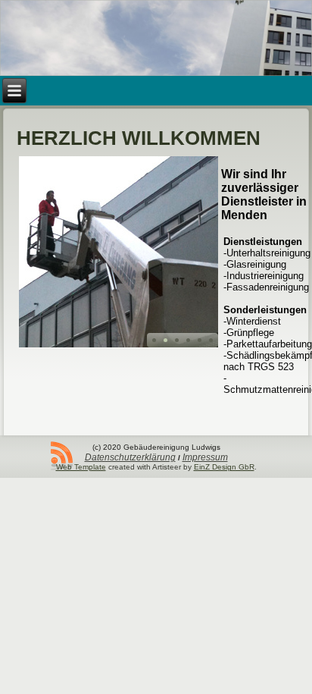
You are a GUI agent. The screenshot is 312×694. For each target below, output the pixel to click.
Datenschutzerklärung (130, 457)
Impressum (205, 457)
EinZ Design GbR (224, 467)
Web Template (81, 467)
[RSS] (62, 455)
